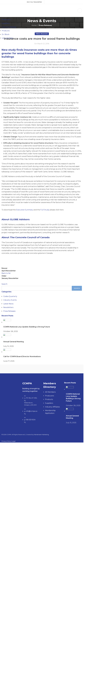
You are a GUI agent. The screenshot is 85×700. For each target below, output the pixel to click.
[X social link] (50, 1)
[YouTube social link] (53, 1)
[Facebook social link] (47, 1)
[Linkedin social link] (55, 1)
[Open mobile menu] (79, 11)
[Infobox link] (34, 2)
